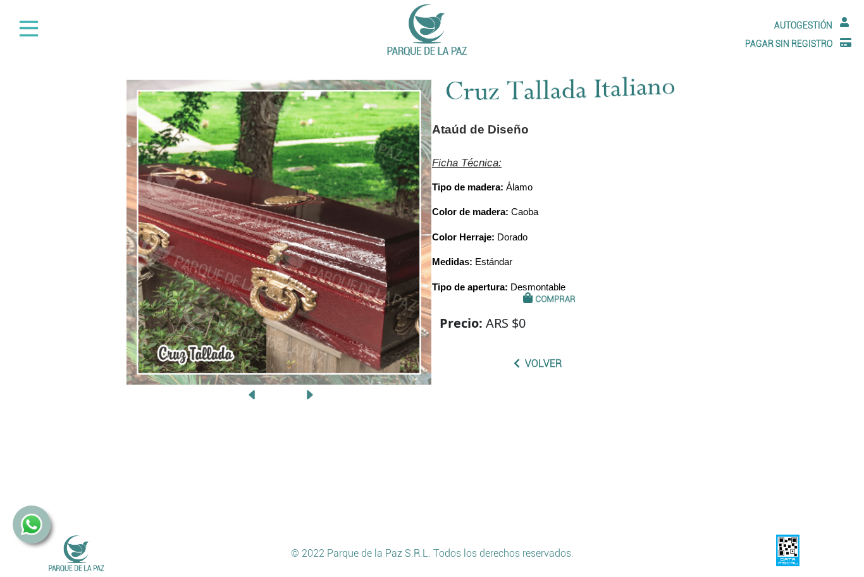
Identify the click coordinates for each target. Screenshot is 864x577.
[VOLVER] (765, 439)
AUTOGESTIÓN (803, 25)
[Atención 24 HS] (32, 532)
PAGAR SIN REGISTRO (788, 44)
